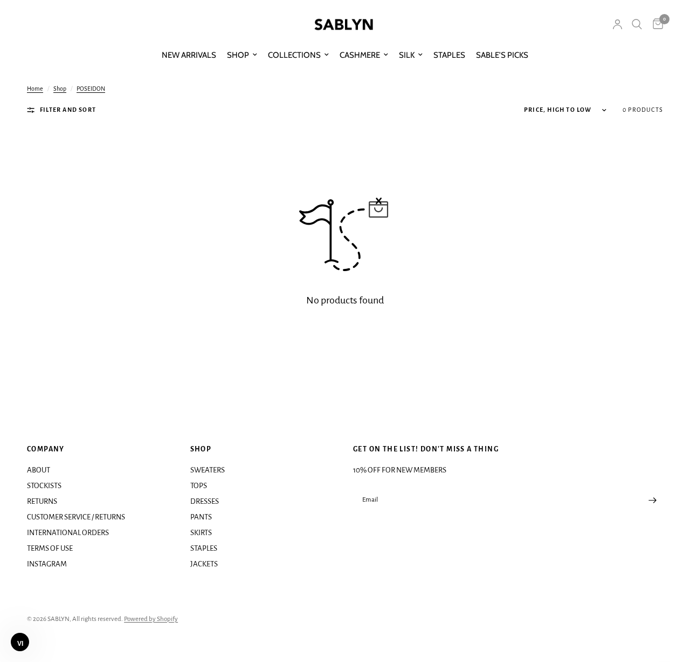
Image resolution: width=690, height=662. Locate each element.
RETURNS (42, 501)
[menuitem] (189, 55)
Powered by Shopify (151, 619)
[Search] (636, 24)
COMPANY (46, 449)
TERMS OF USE (50, 548)
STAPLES (449, 55)
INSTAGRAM (47, 564)
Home (35, 88)
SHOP (238, 55)
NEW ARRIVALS (189, 55)
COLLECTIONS (294, 55)
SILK (407, 55)
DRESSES (204, 501)
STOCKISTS (44, 486)
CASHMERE (360, 55)
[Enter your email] (652, 501)
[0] (655, 24)
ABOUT (38, 470)
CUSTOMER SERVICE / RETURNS (76, 517)
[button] (20, 642)
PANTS (201, 517)
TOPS (198, 486)
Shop (59, 88)
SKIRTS (201, 533)
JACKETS (204, 564)
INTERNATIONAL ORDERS (68, 533)
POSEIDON (91, 88)
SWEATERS (207, 470)
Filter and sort (68, 109)
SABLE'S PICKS (502, 55)
